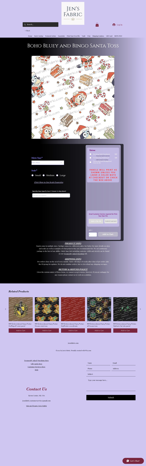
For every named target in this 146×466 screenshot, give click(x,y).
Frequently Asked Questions (74, 254)
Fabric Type (36, 158)
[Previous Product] (5, 309)
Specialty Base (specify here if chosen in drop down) (49, 191)
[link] (97, 25)
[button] (28, 31)
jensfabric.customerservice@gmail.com (36, 401)
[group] (73, 315)
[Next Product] (140, 309)
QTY (90, 230)
